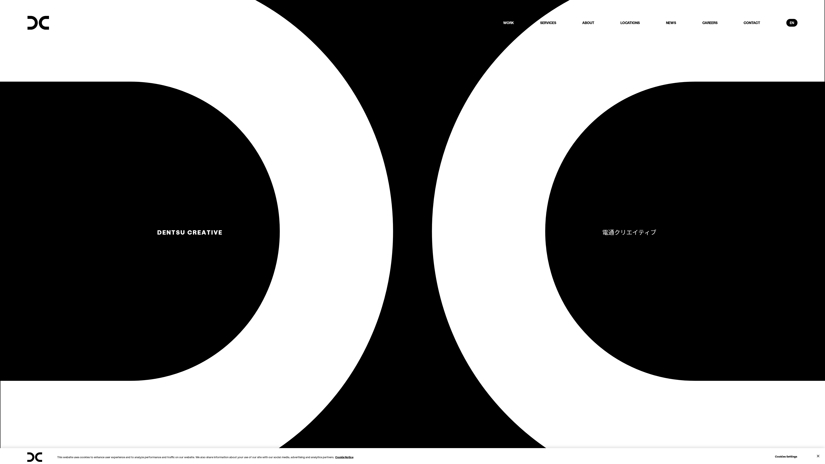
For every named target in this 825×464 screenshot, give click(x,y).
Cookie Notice (344, 457)
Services (548, 22)
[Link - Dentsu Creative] (38, 23)
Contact (752, 22)
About (588, 22)
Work (508, 22)
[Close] (818, 456)
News (671, 22)
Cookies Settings (786, 456)
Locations (630, 22)
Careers (710, 22)
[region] (412, 456)
